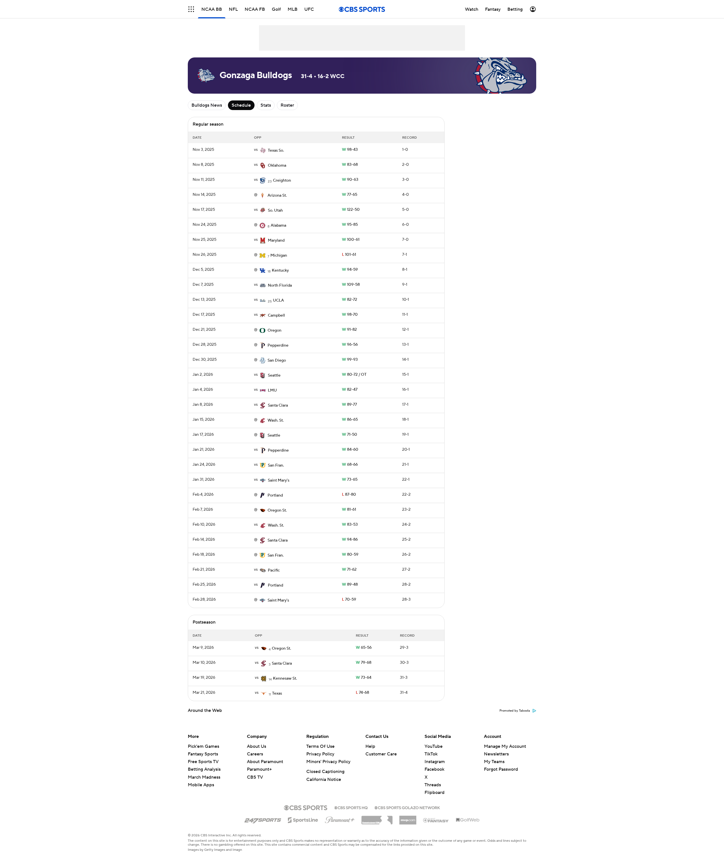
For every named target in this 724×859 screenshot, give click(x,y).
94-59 (350, 269)
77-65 (349, 194)
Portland (275, 495)
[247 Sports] (262, 819)
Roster (287, 105)
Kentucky (280, 270)
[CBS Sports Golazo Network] (407, 807)
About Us (256, 746)
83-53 (350, 524)
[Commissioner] (377, 818)
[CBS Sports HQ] (351, 807)
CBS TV (255, 777)
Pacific (274, 570)
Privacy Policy (320, 754)
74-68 (362, 692)
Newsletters (496, 754)
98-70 (350, 314)
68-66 (350, 464)
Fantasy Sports (203, 754)
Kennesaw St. (285, 678)
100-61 (350, 239)
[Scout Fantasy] (436, 820)
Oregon (274, 330)
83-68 (350, 164)
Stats (265, 105)
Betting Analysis (204, 769)
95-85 (350, 224)
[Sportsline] (303, 819)
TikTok (431, 754)
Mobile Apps (201, 785)
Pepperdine (278, 345)
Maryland (276, 240)
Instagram (435, 761)
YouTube (434, 746)
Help (370, 746)
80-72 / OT (354, 374)
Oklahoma (277, 165)
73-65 (349, 479)
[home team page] (263, 150)
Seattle (274, 375)
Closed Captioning (325, 771)
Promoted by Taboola (514, 711)
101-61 (349, 254)
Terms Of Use (320, 746)
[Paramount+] (340, 819)
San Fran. (276, 465)
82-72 (349, 299)
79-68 (363, 662)
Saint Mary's (278, 480)
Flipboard (435, 792)
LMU (272, 390)
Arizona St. (277, 195)
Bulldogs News (206, 105)
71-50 (349, 434)
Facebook (434, 769)
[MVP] (407, 818)
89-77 (349, 404)
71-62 (349, 569)
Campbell (276, 315)
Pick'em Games (203, 746)
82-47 (349, 389)
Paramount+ (259, 769)
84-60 (350, 449)
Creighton (282, 180)
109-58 (351, 284)
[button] (191, 9)
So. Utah (275, 210)
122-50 (351, 209)
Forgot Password (501, 769)
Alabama (278, 225)
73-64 (363, 677)
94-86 (350, 539)
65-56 (364, 647)
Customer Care (381, 754)
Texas (277, 693)
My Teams (494, 761)
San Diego (277, 360)
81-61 (349, 509)
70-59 (349, 599)
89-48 (350, 584)
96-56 (350, 344)
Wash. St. (276, 420)
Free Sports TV (203, 761)
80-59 (350, 554)
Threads (433, 785)
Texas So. (276, 150)
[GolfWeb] (468, 820)
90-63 (350, 179)
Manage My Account (505, 746)
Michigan (278, 255)
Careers (255, 754)
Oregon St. (277, 510)
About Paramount (265, 761)
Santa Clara (278, 405)
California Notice (323, 779)
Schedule (241, 105)
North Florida (280, 285)
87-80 (349, 494)
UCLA (278, 300)
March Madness (204, 777)
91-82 (349, 329)
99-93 (350, 359)
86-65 (350, 419)
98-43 (350, 149)
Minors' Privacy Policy (328, 761)
